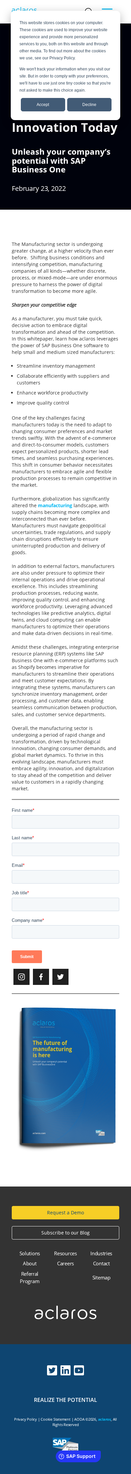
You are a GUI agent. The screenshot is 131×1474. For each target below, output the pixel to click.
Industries (101, 1253)
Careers (65, 1263)
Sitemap (101, 1277)
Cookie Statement (55, 1419)
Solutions (29, 1253)
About (30, 1263)
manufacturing (55, 505)
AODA (79, 1419)
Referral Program (29, 1277)
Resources (65, 1253)
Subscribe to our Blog (65, 1232)
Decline (89, 104)
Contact (101, 1263)
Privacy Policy (25, 1419)
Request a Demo (65, 1212)
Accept (43, 104)
